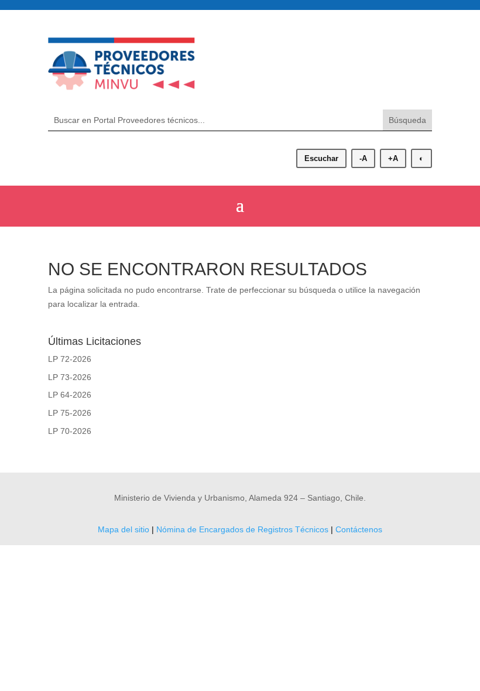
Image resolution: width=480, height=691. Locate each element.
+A (393, 158)
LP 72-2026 (69, 359)
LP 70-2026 (69, 431)
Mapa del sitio (123, 529)
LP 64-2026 (69, 394)
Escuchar (321, 158)
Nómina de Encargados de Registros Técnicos (242, 529)
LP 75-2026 (69, 413)
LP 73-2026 (69, 377)
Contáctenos (358, 529)
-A (363, 158)
